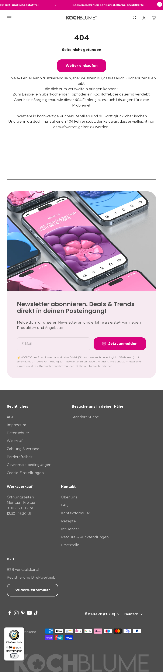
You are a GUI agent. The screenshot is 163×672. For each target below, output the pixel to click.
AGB (10, 417)
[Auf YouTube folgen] (29, 613)
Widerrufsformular (32, 590)
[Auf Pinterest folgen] (23, 613)
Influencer (70, 529)
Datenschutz (18, 433)
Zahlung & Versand (23, 449)
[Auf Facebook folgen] (10, 613)
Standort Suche (85, 417)
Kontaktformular (75, 513)
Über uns (69, 497)
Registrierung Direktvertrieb (31, 577)
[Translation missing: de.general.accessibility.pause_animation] (159, 5)
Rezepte (68, 521)
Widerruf (14, 441)
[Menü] (21, 630)
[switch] (14, 655)
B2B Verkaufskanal (23, 570)
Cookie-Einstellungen (25, 473)
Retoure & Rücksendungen (85, 537)
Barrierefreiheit (20, 457)
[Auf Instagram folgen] (16, 613)
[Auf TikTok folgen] (36, 613)
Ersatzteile (70, 545)
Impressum (16, 425)
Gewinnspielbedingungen (29, 465)
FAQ (64, 505)
